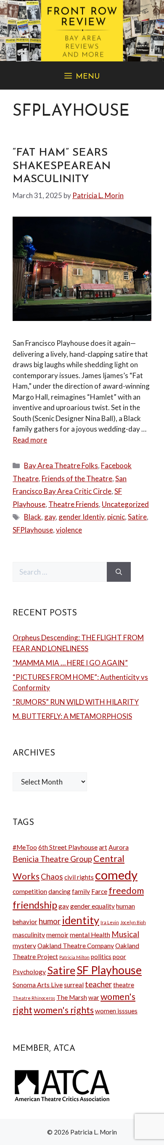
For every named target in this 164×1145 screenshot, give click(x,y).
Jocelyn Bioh (133, 922)
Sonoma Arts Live (38, 985)
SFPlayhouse (33, 529)
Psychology (29, 971)
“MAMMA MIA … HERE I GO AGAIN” (70, 662)
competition (30, 891)
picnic (116, 516)
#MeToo (25, 847)
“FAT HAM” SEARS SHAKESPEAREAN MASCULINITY (62, 166)
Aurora (118, 847)
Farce (99, 891)
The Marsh (71, 997)
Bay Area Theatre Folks (61, 465)
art (103, 847)
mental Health (90, 934)
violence (69, 529)
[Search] (119, 572)
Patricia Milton (74, 957)
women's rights (64, 1010)
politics (101, 956)
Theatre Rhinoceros (34, 998)
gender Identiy (81, 516)
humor (50, 921)
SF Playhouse (109, 970)
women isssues (116, 1011)
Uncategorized (125, 504)
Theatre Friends (73, 504)
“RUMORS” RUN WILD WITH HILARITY (76, 701)
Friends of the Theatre (77, 478)
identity (80, 920)
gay (50, 516)
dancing (59, 891)
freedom (126, 890)
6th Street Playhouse (68, 847)
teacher (98, 984)
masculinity (29, 934)
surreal (74, 985)
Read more (30, 439)
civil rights (79, 877)
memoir (57, 934)
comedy (116, 874)
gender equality (92, 906)
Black (32, 516)
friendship (35, 905)
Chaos (52, 876)
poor (119, 956)
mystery (24, 945)
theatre (123, 985)
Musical (125, 934)
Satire (137, 516)
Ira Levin (110, 922)
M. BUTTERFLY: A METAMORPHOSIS (72, 716)
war (93, 997)
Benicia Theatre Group (52, 859)
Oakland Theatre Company (75, 945)
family (81, 891)
